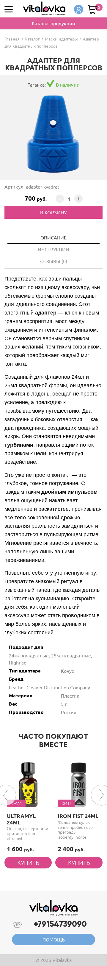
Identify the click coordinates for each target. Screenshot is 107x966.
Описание (53, 237)
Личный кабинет (78, 9)
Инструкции (53, 249)
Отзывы (53, 261)
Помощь (54, 939)
